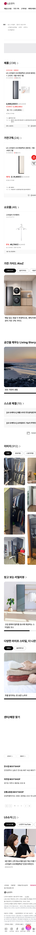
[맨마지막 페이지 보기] (29, 805)
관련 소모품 (9, 126)
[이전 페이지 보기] (10, 805)
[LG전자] (9, 4)
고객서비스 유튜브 (9, 924)
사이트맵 (6, 885)
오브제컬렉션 (11, 30)
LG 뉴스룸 (9, 824)
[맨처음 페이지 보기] (6, 805)
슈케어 (20, 27)
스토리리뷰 (30, 453)
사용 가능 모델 (10, 251)
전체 (7, 453)
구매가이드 (10, 271)
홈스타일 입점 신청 (9, 888)
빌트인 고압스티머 (21, 24)
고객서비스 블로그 (19, 924)
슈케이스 (25, 27)
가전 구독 (16, 9)
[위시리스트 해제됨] (29, 126)
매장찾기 (22, 756)
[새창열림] (28, 927)
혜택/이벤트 (32, 9)
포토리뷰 (18, 453)
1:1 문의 (27, 896)
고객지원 (23, 9)
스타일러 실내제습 (12, 27)
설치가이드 (22, 271)
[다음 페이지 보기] (25, 805)
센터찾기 (9, 756)
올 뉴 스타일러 (11, 24)
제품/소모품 (8, 9)
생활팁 (8, 648)
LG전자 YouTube (25, 824)
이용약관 (13, 885)
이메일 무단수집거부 (23, 885)
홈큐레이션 (20, 648)
